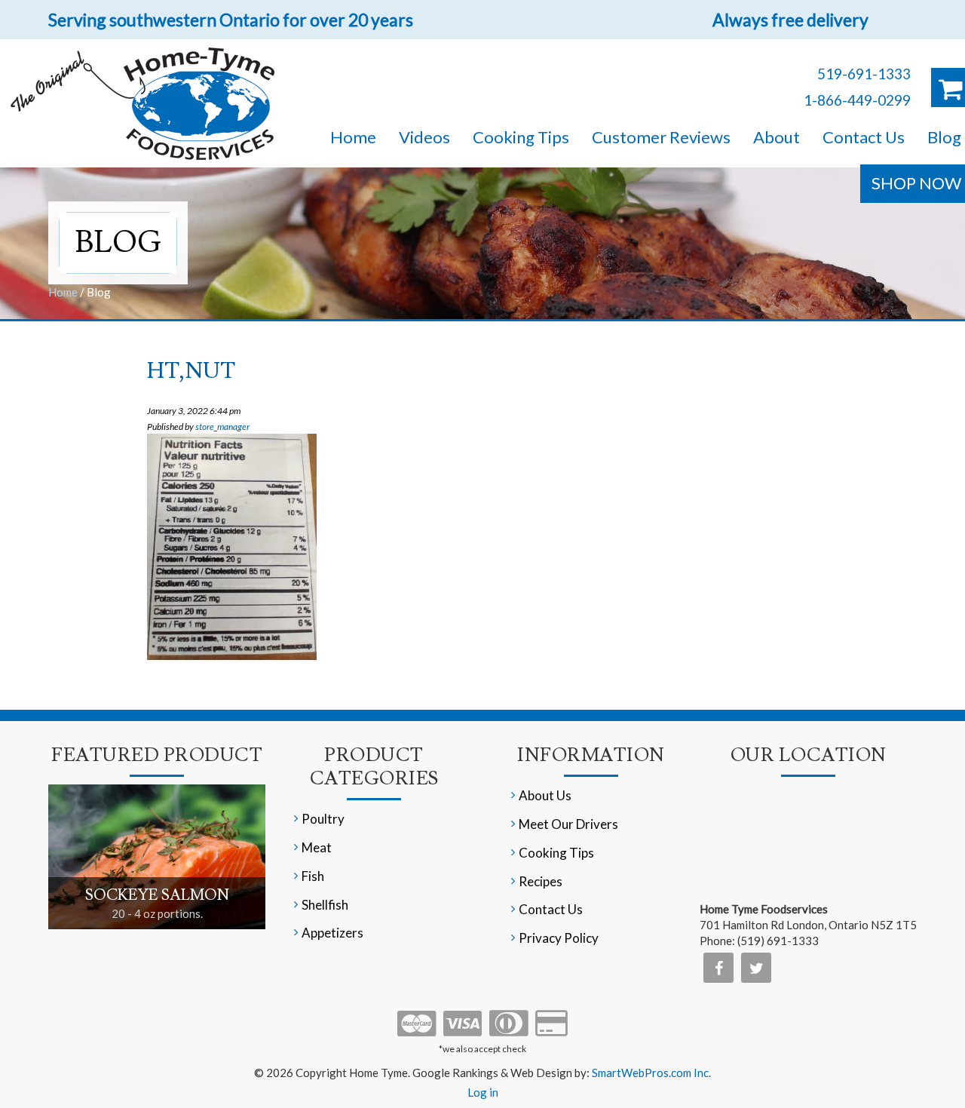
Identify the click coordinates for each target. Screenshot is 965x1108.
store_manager (222, 426)
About (776, 137)
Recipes (540, 881)
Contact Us (864, 137)
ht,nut (191, 370)
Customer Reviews (661, 137)
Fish (313, 876)
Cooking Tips (521, 137)
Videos (424, 137)
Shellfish (325, 905)
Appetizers (332, 933)
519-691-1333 (864, 73)
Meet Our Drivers (568, 824)
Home (353, 137)
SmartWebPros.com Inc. (651, 1072)
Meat (317, 847)
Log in (482, 1092)
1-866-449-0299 (857, 100)
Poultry (323, 819)
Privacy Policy (559, 938)
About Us (545, 795)
